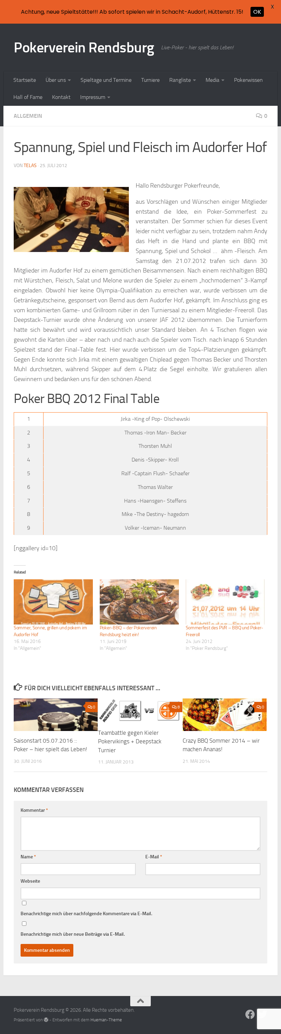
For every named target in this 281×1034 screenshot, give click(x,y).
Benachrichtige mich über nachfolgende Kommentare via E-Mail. (86, 914)
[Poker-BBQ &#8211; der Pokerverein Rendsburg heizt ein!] (139, 602)
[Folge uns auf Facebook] (250, 1014)
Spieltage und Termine (106, 80)
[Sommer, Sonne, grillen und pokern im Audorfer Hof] (53, 602)
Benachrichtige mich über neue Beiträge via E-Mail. (73, 934)
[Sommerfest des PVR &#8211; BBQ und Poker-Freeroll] (225, 602)
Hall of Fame (27, 97)
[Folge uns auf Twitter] (262, 1014)
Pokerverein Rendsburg (84, 47)
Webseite (30, 881)
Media (212, 80)
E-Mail (153, 857)
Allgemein (28, 116)
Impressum (92, 97)
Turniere (150, 80)
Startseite (24, 80)
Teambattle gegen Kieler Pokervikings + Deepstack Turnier (129, 741)
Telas (30, 165)
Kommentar (34, 810)
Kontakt (61, 97)
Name (28, 857)
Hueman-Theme (106, 1019)
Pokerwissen (248, 80)
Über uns (56, 80)
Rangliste (180, 80)
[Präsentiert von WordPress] (46, 1020)
